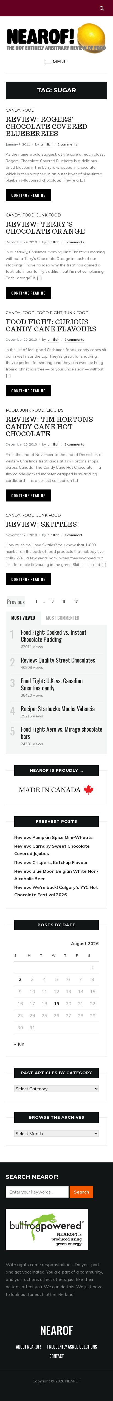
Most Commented (62, 618)
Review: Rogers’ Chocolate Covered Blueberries (46, 126)
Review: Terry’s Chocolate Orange (45, 228)
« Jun (19, 1044)
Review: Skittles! (42, 524)
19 (56, 1003)
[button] (56, 61)
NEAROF (56, 1330)
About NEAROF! (28, 1347)
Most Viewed (23, 618)
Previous (16, 602)
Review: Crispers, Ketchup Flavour (51, 862)
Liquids (55, 410)
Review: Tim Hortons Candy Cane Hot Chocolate (49, 426)
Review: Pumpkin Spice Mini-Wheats (53, 837)
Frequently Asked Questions (72, 1347)
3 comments (74, 444)
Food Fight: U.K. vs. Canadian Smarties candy (52, 684)
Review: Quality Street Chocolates (58, 659)
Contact (56, 1357)
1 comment (73, 535)
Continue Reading (28, 195)
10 (51, 601)
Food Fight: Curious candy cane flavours (51, 325)
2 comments (67, 144)
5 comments (74, 242)
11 (64, 601)
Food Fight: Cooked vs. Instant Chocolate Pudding (53, 635)
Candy (13, 110)
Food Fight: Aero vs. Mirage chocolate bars (61, 732)
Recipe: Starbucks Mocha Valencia (58, 708)
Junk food (48, 215)
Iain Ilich (46, 144)
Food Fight (49, 312)
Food (28, 110)
